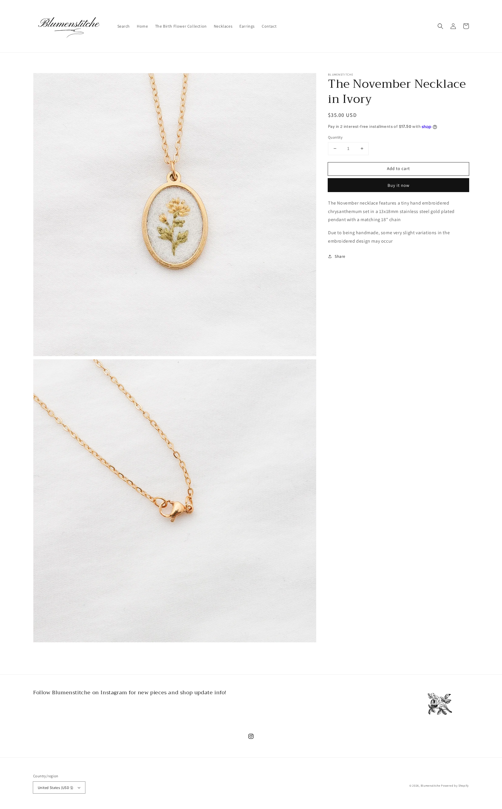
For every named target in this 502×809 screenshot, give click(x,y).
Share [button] (340, 256)
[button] (440, 26)
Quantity (335, 137)
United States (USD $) (55, 787)
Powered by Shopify (455, 785)
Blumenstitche (430, 785)
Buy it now (399, 185)
